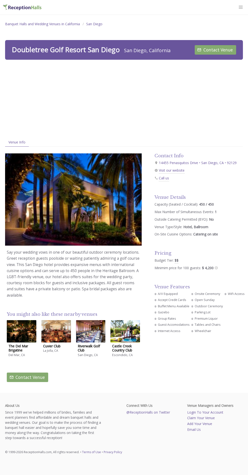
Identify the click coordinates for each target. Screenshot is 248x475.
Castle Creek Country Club (122, 348)
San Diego (94, 24)
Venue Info (16, 142)
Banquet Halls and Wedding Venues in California (42, 24)
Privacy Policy (113, 452)
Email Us (194, 429)
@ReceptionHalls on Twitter (148, 412)
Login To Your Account (205, 412)
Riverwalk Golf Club (89, 348)
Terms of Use (91, 452)
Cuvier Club (52, 346)
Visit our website (172, 170)
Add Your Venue (199, 423)
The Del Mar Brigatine (18, 348)
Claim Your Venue (201, 418)
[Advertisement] (124, 99)
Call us (164, 178)
